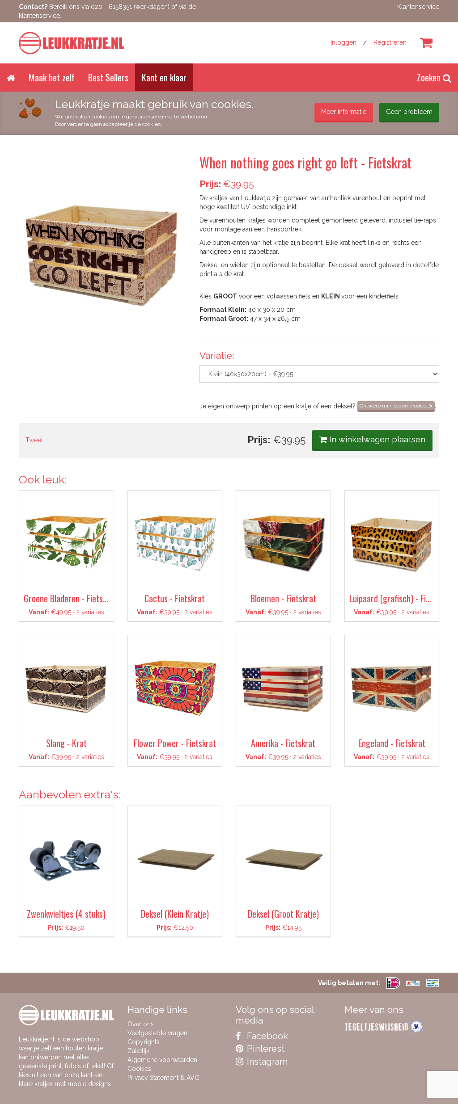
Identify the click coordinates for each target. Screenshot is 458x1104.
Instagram (266, 1061)
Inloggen (343, 42)
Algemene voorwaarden (162, 1059)
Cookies (139, 1068)
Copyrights (143, 1041)
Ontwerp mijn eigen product (394, 406)
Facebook (266, 1036)
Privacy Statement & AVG (163, 1077)
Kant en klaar (164, 77)
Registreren (390, 42)
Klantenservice (418, 6)
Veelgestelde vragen (157, 1033)
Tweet (34, 440)
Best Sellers (108, 77)
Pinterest (264, 1048)
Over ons (140, 1024)
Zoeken (430, 77)
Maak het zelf (52, 77)
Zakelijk (138, 1050)
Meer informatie (343, 111)
